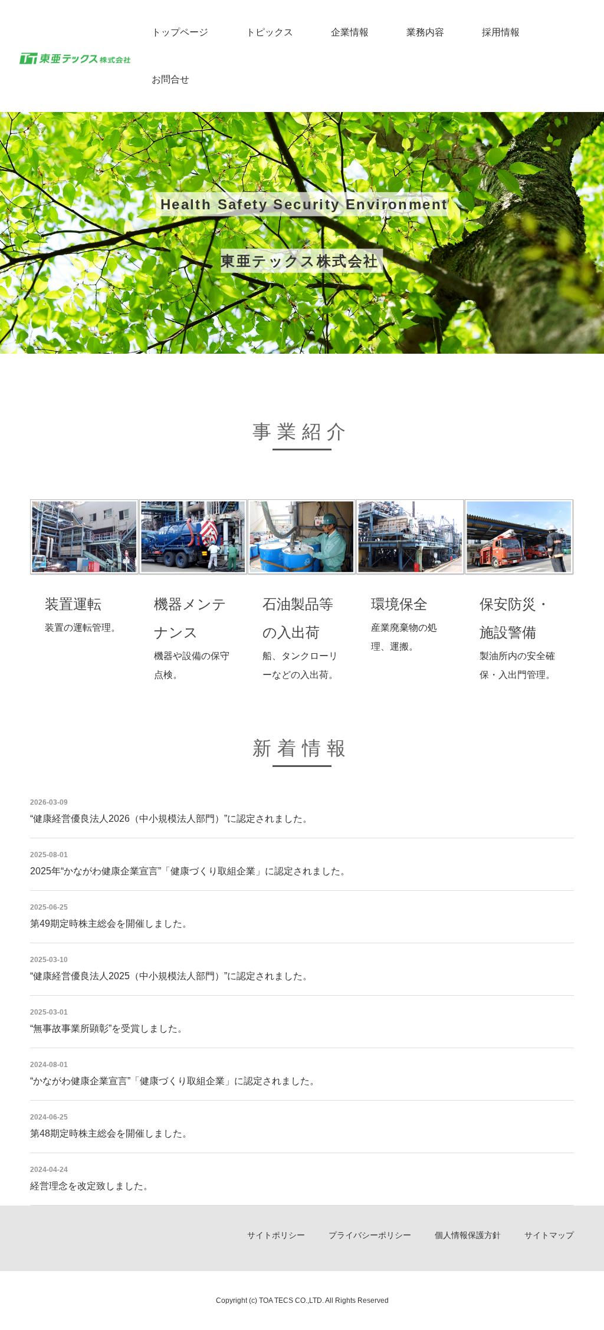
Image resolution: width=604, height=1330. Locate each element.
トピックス (269, 32)
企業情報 (350, 32)
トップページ (180, 32)
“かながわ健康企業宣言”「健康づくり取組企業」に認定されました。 (174, 1081)
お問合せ (170, 79)
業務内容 (425, 32)
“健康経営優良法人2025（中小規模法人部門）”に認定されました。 (171, 976)
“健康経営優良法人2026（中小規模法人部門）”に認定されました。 (171, 819)
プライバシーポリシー (370, 1235)
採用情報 (501, 32)
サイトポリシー (276, 1235)
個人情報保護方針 (468, 1235)
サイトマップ (549, 1235)
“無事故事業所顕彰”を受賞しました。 (108, 1028)
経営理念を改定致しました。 (91, 1186)
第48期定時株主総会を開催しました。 (111, 1133)
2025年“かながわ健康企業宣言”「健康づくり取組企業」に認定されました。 (190, 871)
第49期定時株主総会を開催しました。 (111, 924)
